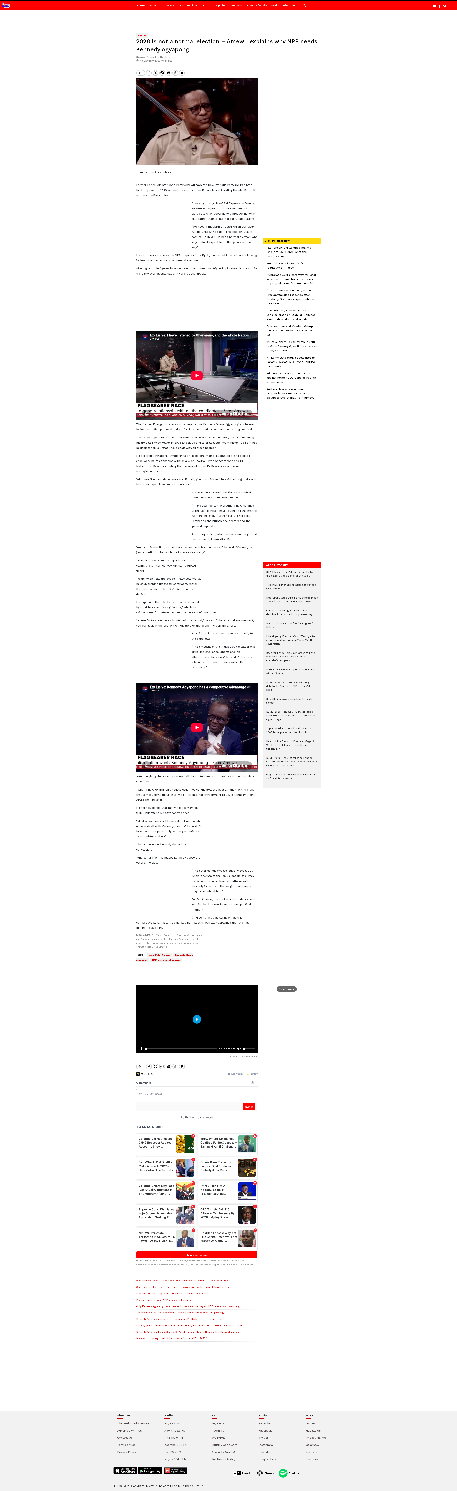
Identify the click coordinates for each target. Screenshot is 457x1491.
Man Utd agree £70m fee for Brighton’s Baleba (290, 627)
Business (193, 5)
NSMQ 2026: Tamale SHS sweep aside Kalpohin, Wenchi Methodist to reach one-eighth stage (292, 717)
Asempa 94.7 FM (175, 1445)
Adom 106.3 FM (175, 1430)
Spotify (293, 1473)
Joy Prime (218, 1437)
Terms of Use (126, 1445)
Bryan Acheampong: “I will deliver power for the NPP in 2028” (171, 1338)
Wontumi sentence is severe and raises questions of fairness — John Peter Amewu (183, 1280)
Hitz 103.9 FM (173, 1437)
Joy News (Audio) (223, 1459)
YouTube (265, 1423)
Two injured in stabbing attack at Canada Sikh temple (291, 588)
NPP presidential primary (166, 960)
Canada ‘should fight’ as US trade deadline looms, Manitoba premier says (290, 614)
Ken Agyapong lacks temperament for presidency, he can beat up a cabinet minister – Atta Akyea (191, 1325)
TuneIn (246, 1473)
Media (275, 5)
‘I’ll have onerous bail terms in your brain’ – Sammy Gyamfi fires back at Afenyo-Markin (292, 346)
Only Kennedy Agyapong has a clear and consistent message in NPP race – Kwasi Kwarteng (188, 1306)
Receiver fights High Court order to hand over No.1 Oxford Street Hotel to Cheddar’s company (290, 658)
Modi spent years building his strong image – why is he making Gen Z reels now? (292, 601)
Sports (207, 5)
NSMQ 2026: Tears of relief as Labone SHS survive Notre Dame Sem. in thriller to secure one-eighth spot (292, 763)
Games (310, 1423)
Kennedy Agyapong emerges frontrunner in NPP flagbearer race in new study (180, 1319)
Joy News (218, 1423)
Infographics (267, 1459)
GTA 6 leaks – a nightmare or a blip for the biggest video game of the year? (290, 575)
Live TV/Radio (257, 5)
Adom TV (218, 1430)
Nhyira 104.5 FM (175, 1459)
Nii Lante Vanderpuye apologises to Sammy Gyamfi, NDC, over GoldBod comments (291, 362)
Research (236, 5)
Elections (289, 5)
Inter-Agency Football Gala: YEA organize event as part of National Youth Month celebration (291, 642)
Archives (312, 1452)
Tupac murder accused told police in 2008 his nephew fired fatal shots (288, 732)
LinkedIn (265, 1452)
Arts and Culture (171, 5)
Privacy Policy (126, 1452)
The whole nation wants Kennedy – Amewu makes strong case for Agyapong (180, 1312)
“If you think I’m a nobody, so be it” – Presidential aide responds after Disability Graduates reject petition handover (292, 297)
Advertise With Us (129, 1430)
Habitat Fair (314, 1430)
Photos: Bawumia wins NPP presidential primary (163, 1300)
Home (140, 5)
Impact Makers (316, 1437)
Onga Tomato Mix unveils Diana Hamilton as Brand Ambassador (291, 778)
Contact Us (124, 1437)
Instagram (266, 1445)
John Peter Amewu (159, 955)
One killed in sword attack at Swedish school (289, 702)
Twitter (263, 1437)
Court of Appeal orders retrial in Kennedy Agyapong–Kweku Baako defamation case (183, 1287)
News (153, 5)
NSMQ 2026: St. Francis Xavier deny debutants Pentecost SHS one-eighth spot (289, 688)
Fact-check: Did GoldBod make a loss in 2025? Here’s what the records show (289, 252)
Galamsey (312, 1445)
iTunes (269, 1473)
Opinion (221, 5)
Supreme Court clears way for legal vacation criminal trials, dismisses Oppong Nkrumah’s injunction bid (291, 279)
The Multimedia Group (133, 1423)
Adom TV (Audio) (223, 1452)
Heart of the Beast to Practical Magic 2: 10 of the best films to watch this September (290, 747)
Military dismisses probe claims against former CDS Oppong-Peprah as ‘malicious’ (291, 378)
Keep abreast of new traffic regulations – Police (285, 265)
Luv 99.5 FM (172, 1452)
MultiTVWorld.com (224, 1445)
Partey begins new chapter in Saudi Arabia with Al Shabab (291, 673)
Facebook (265, 1430)
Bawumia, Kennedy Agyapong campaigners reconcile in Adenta (171, 1293)
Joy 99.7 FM (172, 1423)
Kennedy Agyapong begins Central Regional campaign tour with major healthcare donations (188, 1332)
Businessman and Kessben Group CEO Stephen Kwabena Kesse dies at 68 (292, 330)
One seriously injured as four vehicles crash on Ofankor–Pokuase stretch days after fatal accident (291, 315)
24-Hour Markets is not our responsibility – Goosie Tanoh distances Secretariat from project (290, 393)
